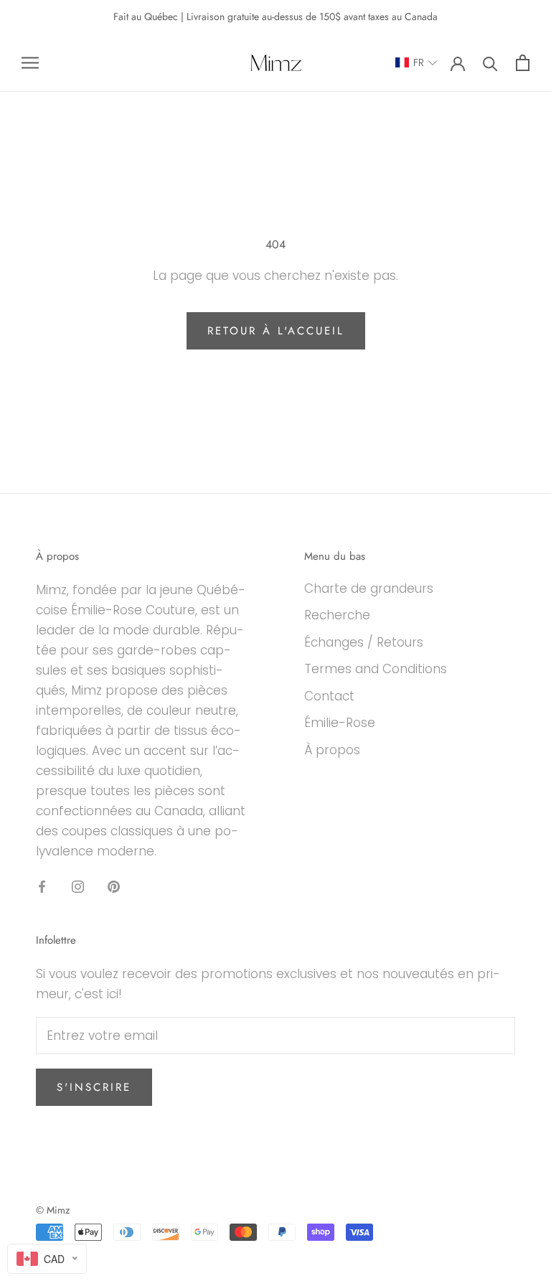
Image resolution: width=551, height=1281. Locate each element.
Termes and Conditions (375, 668)
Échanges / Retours (363, 642)
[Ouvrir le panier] (522, 63)
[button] (417, 63)
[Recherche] (490, 62)
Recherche (337, 615)
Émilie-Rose (339, 722)
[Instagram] (78, 886)
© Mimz (53, 1210)
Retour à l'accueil (275, 331)
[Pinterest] (114, 886)
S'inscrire (94, 1087)
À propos (332, 750)
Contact (329, 696)
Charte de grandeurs (368, 588)
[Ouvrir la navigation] (30, 62)
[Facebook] (42, 886)
